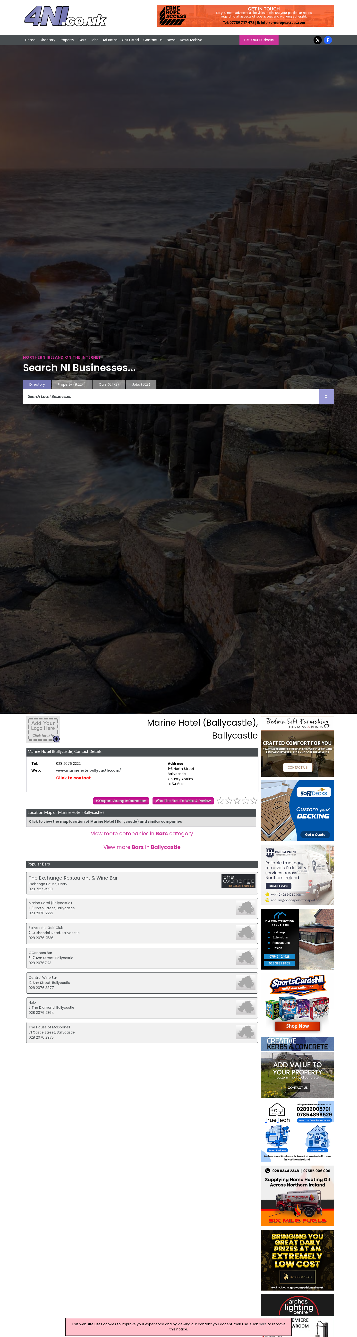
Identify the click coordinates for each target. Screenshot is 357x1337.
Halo (32, 1002)
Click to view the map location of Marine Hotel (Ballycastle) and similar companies (105, 821)
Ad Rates (110, 39)
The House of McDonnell (49, 1027)
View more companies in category (142, 833)
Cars (82, 39)
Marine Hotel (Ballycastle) (50, 902)
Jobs (94, 39)
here (263, 1324)
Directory (47, 39)
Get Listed (130, 39)
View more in (141, 847)
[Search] (326, 396)
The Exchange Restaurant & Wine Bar (73, 877)
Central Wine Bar (43, 977)
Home (30, 39)
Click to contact (73, 778)
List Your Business (259, 39)
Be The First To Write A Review (185, 800)
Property (67, 39)
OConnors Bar (40, 952)
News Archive (191, 39)
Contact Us (152, 39)
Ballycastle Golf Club (46, 927)
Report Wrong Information (123, 800)
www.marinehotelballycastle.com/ (88, 770)
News (171, 39)
